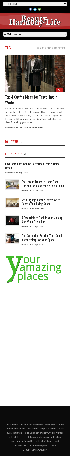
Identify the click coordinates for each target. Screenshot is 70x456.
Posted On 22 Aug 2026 (16, 172)
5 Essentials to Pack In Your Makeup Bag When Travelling (41, 219)
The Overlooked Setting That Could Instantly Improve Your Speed (41, 237)
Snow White (37, 127)
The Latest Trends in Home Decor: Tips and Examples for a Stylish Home (42, 183)
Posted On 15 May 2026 (32, 208)
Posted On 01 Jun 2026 (32, 190)
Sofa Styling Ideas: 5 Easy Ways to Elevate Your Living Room (40, 202)
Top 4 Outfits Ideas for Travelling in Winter (31, 99)
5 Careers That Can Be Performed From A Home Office (32, 166)
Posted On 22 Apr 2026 (32, 226)
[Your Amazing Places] (35, 282)
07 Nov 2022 (22, 127)
